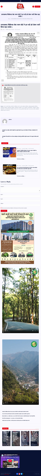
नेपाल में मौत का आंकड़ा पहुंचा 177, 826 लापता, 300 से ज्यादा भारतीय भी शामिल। (12, 418)
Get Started (37, 6)
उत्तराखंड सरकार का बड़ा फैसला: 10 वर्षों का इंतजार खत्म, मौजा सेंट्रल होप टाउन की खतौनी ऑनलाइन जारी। (16, 420)
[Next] (38, 428)
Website (2, 203)
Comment (2, 186)
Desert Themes (6, 474)
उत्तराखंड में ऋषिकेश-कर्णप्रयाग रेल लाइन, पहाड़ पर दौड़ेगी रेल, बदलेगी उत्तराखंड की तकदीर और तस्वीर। (15, 411)
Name (2, 194)
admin (4, 29)
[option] (6, 438)
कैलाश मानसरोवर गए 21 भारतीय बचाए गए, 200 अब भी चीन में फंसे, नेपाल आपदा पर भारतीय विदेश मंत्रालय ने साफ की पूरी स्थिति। (6, 434)
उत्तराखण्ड (7, 29)
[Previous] (36, 428)
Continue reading (20, 176)
